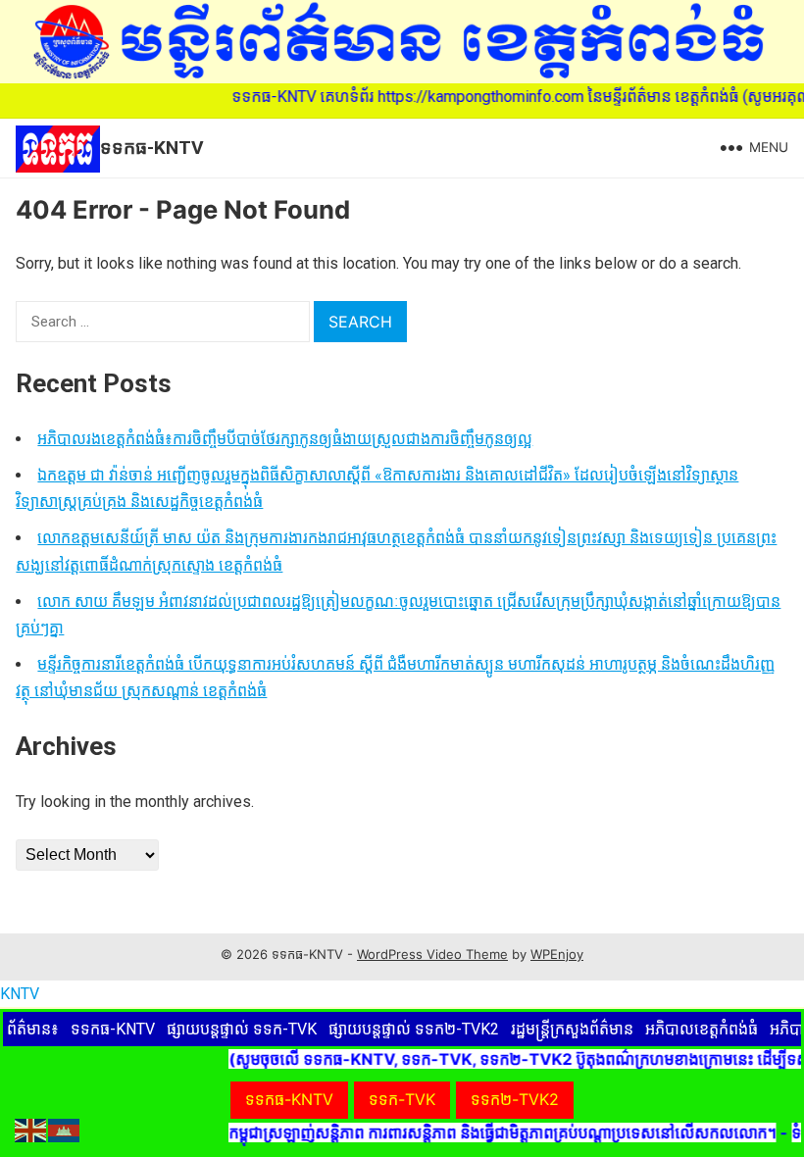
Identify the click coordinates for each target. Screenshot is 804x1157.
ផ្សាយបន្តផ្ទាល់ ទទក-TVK (242, 1029)
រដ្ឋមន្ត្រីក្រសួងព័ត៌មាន (572, 1029)
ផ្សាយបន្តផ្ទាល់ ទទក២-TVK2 (413, 1029)
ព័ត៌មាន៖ (33, 1029)
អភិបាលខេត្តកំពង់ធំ (701, 1029)
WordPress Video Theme (432, 954)
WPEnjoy (556, 954)
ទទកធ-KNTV (152, 147)
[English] (31, 1129)
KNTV (19, 993)
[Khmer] (64, 1129)
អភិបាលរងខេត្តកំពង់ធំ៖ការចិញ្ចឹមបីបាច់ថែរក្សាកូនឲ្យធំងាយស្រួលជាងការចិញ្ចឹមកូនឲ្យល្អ (284, 438)
